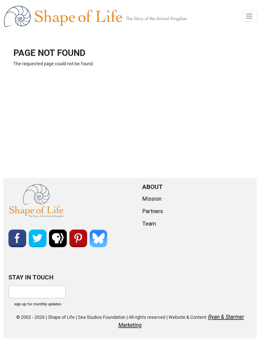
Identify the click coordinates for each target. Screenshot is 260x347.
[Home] (107, 16)
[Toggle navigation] (249, 16)
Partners (152, 211)
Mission (151, 199)
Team (149, 223)
